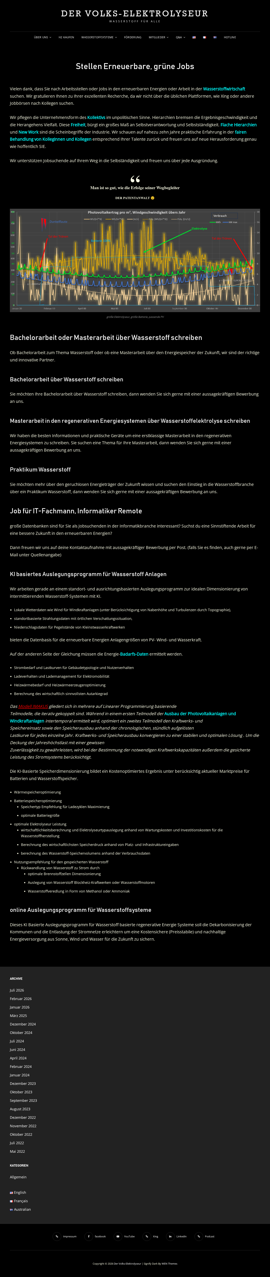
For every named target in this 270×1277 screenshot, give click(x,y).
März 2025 (18, 1015)
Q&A (179, 37)
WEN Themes (169, 1263)
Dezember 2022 (23, 1117)
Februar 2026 (21, 998)
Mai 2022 (17, 1151)
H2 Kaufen (66, 37)
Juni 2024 (17, 1049)
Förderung (133, 37)
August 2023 (20, 1109)
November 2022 (23, 1126)
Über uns (41, 37)
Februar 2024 (21, 1066)
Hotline (230, 37)
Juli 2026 (17, 990)
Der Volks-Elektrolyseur (135, 13)
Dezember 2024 (23, 1024)
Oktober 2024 (21, 1032)
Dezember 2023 (23, 1083)
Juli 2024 (17, 1041)
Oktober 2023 (21, 1092)
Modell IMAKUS (33, 706)
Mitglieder (157, 37)
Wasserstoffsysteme (97, 37)
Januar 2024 (19, 1075)
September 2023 (23, 1100)
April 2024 (18, 1058)
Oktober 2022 (21, 1134)
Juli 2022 (17, 1142)
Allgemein (18, 1177)
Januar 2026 (19, 1007)
